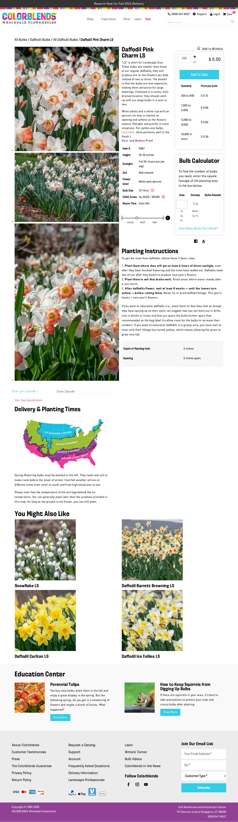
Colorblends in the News (143, 766)
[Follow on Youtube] (146, 784)
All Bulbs (21, 40)
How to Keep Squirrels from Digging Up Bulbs (185, 687)
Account (74, 759)
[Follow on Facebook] (128, 784)
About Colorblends (25, 745)
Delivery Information (83, 773)
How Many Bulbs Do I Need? (198, 228)
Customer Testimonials (29, 752)
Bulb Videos (133, 759)
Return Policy (21, 780)
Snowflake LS (27, 586)
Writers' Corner (136, 752)
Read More (60, 717)
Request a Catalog (81, 745)
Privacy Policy (21, 773)
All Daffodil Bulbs (65, 40)
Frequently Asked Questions (89, 766)
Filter (126, 19)
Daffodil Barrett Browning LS (148, 586)
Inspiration (108, 19)
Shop (90, 19)
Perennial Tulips (64, 685)
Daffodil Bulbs (40, 40)
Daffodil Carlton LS (32, 656)
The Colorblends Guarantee (32, 766)
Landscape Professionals (86, 780)
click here (128, 132)
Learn (138, 19)
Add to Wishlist (212, 49)
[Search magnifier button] (232, 21)
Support (74, 752)
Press (16, 759)
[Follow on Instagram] (137, 784)
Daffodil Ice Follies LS (141, 656)
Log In (216, 14)
